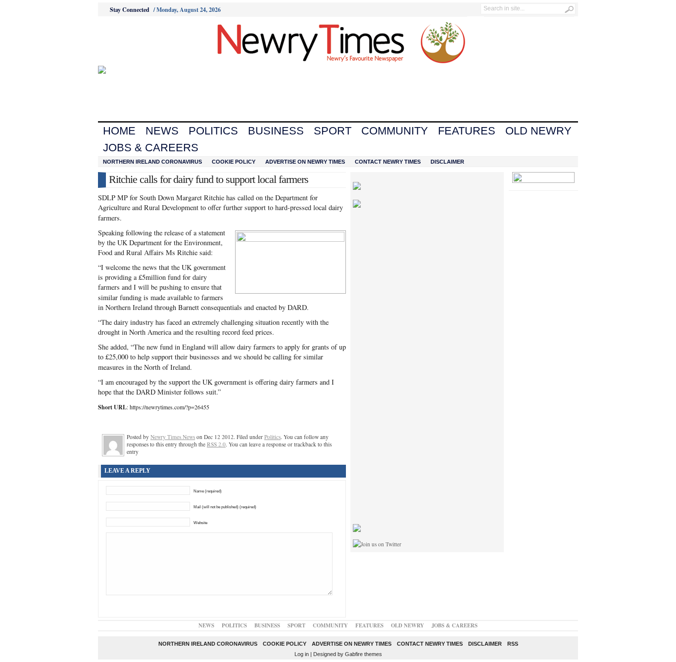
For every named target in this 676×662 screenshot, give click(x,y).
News (162, 131)
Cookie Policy (233, 162)
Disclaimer (447, 162)
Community (394, 131)
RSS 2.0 (216, 444)
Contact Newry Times (388, 162)
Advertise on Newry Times (305, 162)
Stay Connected (129, 9)
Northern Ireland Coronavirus (152, 162)
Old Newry (538, 131)
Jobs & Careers (150, 147)
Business (276, 131)
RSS (512, 644)
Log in (301, 654)
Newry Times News (172, 437)
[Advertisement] (153, 41)
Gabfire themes (363, 654)
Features (466, 131)
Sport (332, 131)
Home (119, 131)
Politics (213, 131)
